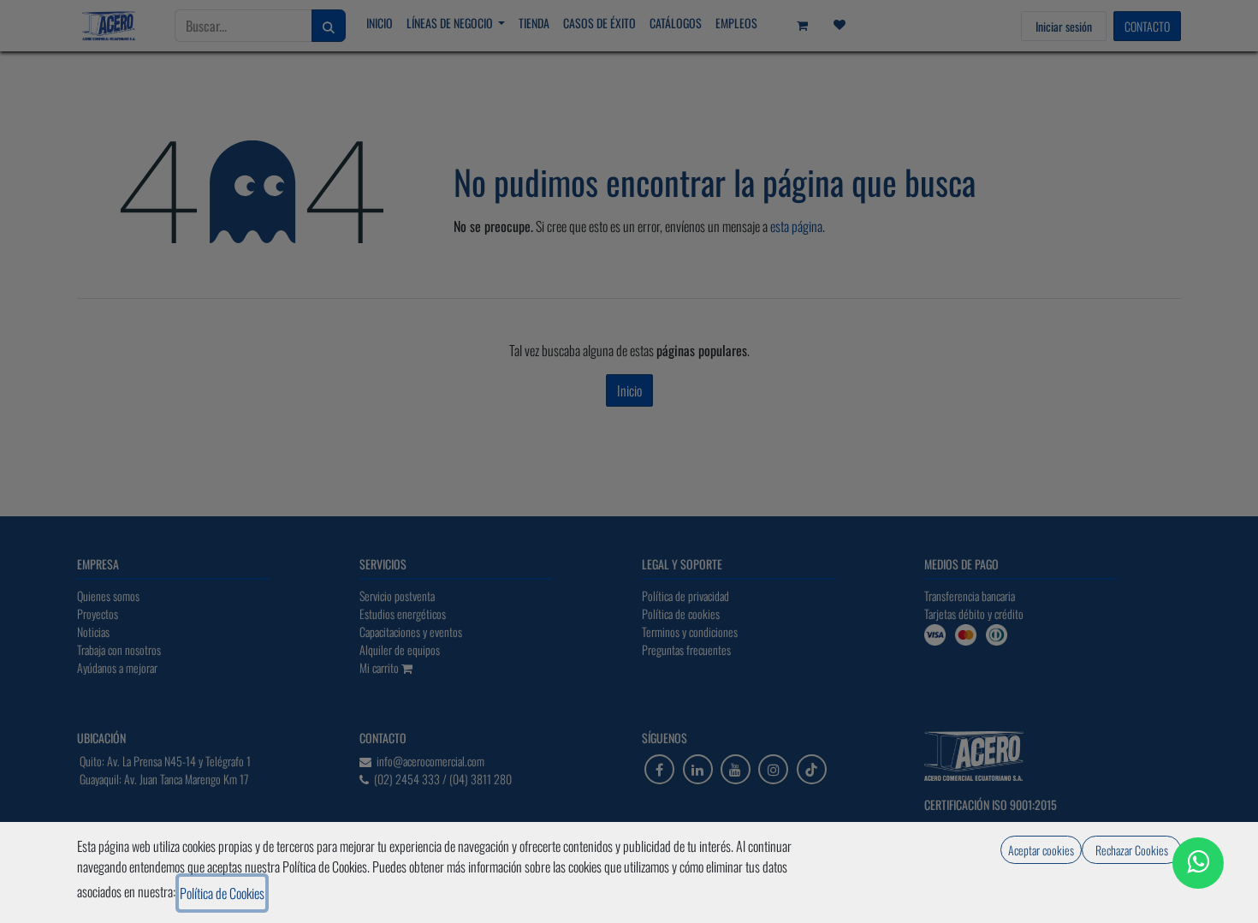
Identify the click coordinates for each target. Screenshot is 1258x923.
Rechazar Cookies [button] (1131, 850)
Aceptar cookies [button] (1041, 850)
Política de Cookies (222, 893)
